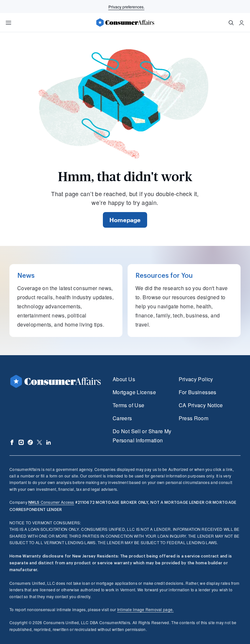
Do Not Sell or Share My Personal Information (142, 435)
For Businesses (197, 392)
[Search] (231, 22)
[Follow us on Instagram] (21, 442)
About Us (124, 379)
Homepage (125, 219)
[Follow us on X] (39, 442)
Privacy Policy (196, 379)
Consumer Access (51, 502)
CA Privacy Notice (201, 405)
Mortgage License (134, 392)
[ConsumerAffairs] (125, 22)
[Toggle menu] (8, 22)
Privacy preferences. (126, 6)
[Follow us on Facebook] (12, 442)
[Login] (241, 22)
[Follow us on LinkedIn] (48, 442)
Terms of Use (128, 405)
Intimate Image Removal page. (145, 609)
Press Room (194, 418)
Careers (122, 418)
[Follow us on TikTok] (30, 442)
